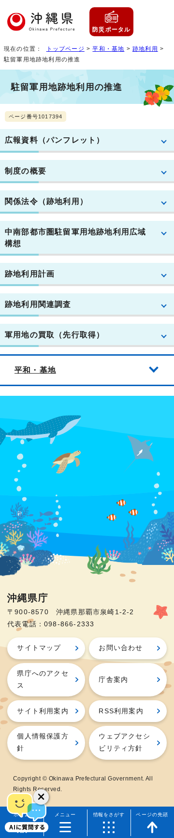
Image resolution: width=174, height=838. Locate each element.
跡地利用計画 (30, 273)
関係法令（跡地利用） (46, 201)
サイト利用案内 (42, 711)
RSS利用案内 (121, 711)
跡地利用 (145, 48)
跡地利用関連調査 (38, 304)
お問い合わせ (121, 647)
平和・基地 (108, 48)
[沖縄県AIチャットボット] (26, 811)
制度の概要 (25, 170)
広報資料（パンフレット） (54, 139)
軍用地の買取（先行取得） (54, 334)
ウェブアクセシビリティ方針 (124, 742)
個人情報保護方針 (42, 742)
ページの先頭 (152, 814)
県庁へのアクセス (42, 679)
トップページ (65, 48)
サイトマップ (39, 647)
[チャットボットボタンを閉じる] (41, 797)
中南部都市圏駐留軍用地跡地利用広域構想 (75, 237)
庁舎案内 (113, 679)
